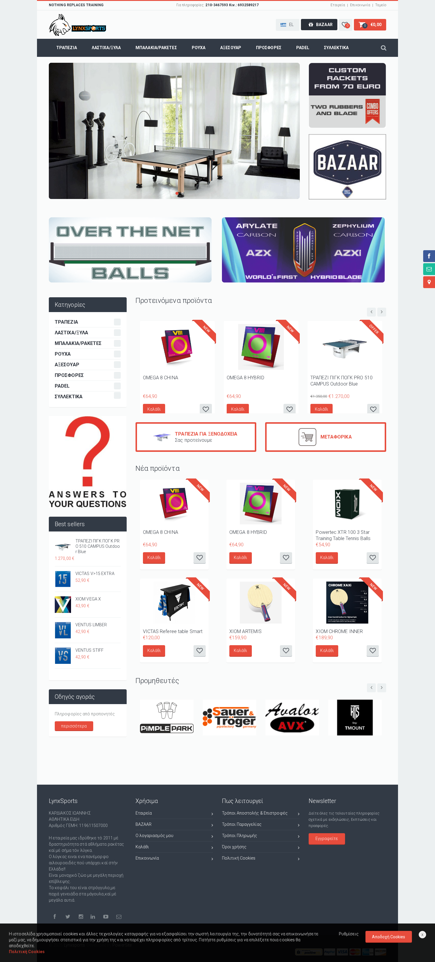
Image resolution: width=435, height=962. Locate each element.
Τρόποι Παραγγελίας (242, 824)
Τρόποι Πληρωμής (239, 835)
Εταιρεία (338, 5)
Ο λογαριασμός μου (155, 835)
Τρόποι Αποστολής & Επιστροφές (255, 813)
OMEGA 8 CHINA (160, 377)
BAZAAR (144, 824)
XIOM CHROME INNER (339, 631)
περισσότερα (74, 726)
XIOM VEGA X (88, 599)
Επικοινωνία (360, 5)
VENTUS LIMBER (91, 624)
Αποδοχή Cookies (388, 936)
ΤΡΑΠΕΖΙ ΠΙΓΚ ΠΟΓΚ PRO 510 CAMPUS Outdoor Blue (97, 546)
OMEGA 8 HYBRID (245, 377)
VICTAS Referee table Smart (173, 631)
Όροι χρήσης (234, 846)
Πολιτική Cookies (239, 858)
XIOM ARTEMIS (245, 631)
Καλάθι (154, 409)
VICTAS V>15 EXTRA (95, 573)
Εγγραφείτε (326, 838)
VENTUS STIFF (89, 650)
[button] (287, 25)
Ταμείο (380, 5)
